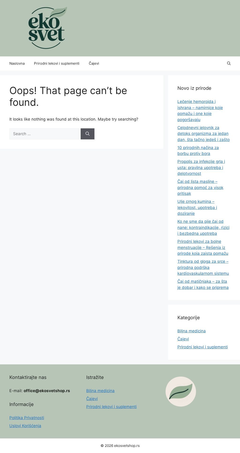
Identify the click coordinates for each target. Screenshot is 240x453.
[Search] (87, 134)
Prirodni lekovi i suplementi (56, 63)
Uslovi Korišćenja (25, 425)
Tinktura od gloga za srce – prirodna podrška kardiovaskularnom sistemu (203, 267)
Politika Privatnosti (26, 417)
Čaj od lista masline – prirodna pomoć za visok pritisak (200, 187)
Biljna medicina (191, 331)
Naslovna (17, 63)
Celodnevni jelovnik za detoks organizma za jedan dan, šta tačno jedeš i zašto (203, 133)
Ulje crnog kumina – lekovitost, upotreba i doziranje (197, 207)
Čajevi (94, 63)
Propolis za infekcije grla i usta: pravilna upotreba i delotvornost (201, 167)
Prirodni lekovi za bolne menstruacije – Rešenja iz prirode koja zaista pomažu (202, 247)
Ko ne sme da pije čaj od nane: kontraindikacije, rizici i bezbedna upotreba (203, 227)
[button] (228, 63)
